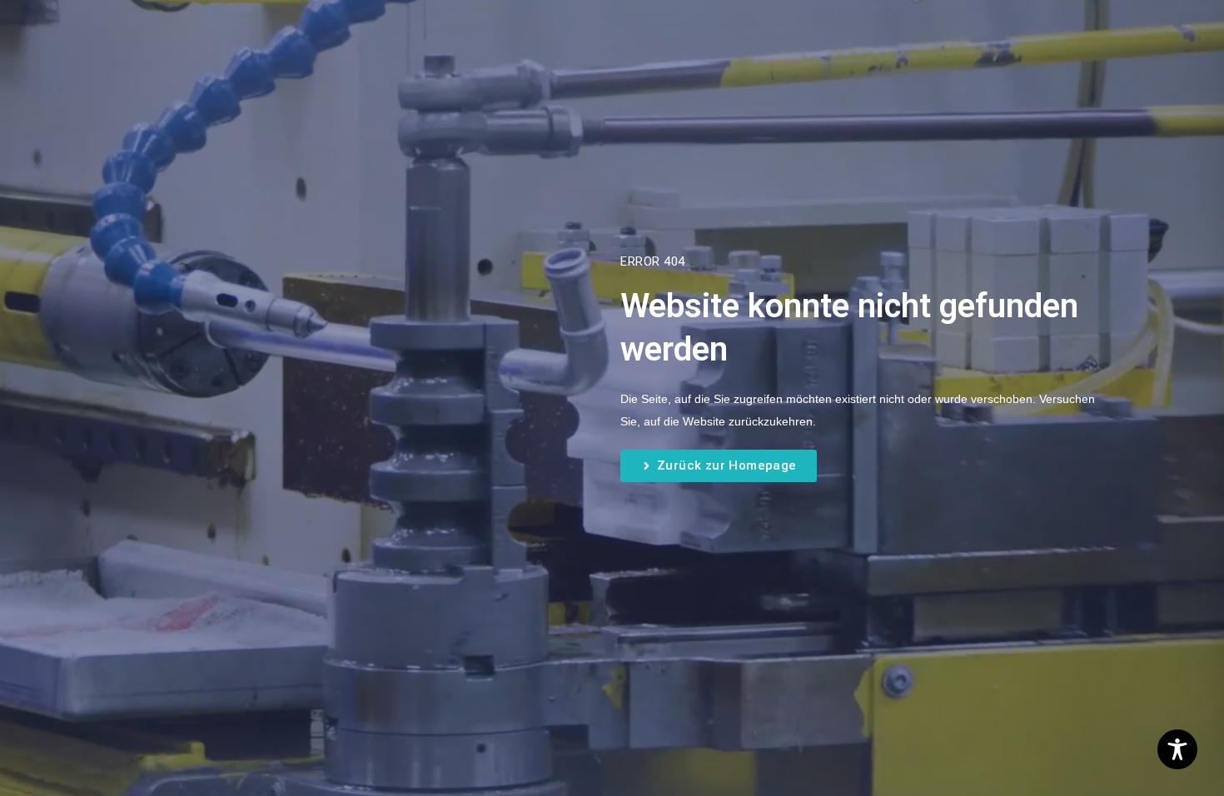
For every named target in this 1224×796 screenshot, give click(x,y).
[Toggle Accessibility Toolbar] (1177, 749)
